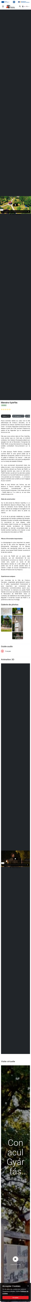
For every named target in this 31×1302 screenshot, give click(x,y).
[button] (3, 7)
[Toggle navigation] (3, 6)
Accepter (15, 1297)
